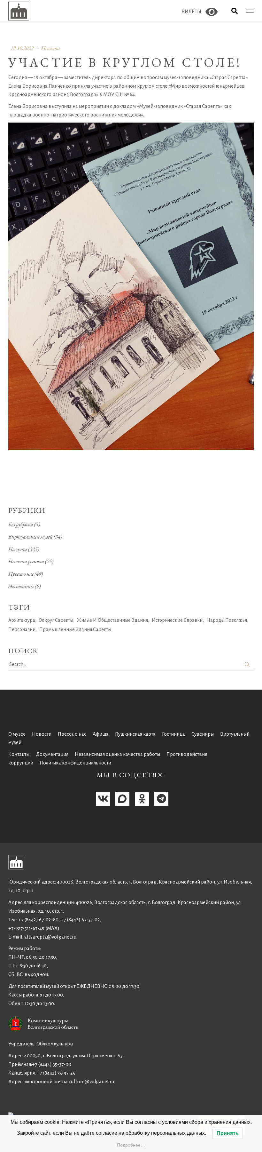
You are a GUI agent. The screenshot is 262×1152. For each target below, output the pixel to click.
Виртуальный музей (30, 536)
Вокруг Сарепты (56, 620)
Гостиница (173, 734)
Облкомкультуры (54, 1043)
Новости (50, 48)
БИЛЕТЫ (191, 11)
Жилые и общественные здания (112, 620)
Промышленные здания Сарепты (75, 629)
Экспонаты (21, 586)
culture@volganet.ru (91, 1081)
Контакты (18, 754)
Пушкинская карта (135, 734)
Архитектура (21, 620)
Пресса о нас (21, 573)
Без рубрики (20, 524)
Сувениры (202, 734)
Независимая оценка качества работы (117, 754)
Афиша (101, 734)
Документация (52, 754)
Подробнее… (131, 1145)
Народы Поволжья (226, 620)
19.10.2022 (22, 48)
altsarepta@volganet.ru (50, 937)
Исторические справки (177, 620)
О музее (17, 734)
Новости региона (26, 561)
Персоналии (21, 629)
